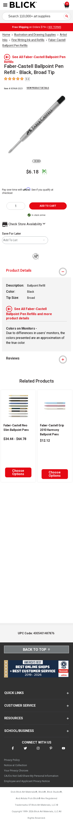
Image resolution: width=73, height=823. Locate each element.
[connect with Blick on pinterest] (51, 751)
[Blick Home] (23, 5)
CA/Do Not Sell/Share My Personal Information (31, 775)
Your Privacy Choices (16, 770)
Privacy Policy (12, 759)
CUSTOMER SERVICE (20, 705)
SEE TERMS (54, 27)
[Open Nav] (5, 5)
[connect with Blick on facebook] (13, 751)
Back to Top (34, 649)
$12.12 (45, 440)
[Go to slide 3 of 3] (39, 161)
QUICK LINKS (14, 693)
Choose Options (18, 472)
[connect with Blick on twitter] (25, 751)
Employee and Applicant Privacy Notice (27, 781)
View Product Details (38, 88)
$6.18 (32, 172)
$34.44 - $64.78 (14, 439)
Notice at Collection (15, 765)
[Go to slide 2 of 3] (36, 161)
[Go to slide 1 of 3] (33, 161)
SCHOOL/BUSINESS (19, 731)
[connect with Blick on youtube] (63, 751)
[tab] (36, 270)
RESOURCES (13, 718)
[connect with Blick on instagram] (38, 751)
